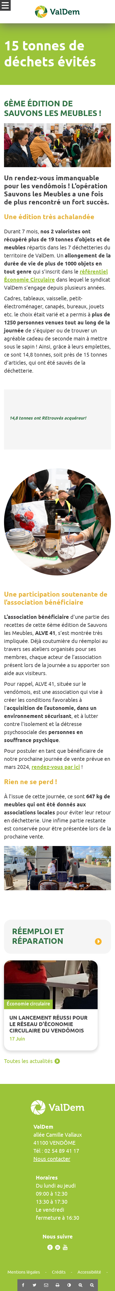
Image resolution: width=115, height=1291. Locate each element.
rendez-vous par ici (56, 767)
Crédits (59, 1272)
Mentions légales (23, 1272)
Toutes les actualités (28, 1061)
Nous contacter (51, 1159)
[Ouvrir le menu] (5, 5)
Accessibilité (89, 1272)
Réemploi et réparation (38, 936)
